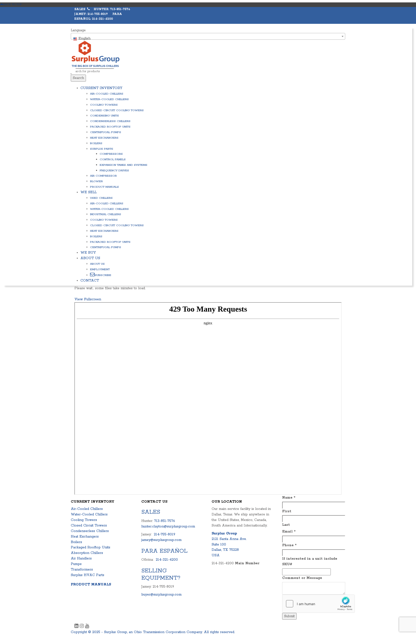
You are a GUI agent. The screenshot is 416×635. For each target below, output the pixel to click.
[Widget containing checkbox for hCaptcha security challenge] (318, 604)
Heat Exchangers (104, 138)
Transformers (82, 569)
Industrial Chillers (105, 214)
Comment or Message (302, 578)
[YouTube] (87, 626)
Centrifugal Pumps (105, 132)
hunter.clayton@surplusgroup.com (168, 526)
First (286, 511)
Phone (289, 545)
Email (289, 531)
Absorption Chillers (87, 553)
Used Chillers (101, 198)
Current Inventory (101, 88)
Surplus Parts (101, 149)
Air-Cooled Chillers (106, 94)
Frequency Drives (114, 170)
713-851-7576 (164, 521)
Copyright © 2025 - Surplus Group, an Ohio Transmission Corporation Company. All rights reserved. (153, 632)
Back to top (12, 4)
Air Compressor (103, 176)
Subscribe (103, 275)
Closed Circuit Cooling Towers (117, 110)
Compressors (111, 154)
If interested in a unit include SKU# (309, 561)
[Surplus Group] (95, 54)
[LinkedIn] (77, 626)
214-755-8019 (164, 534)
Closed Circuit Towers (89, 525)
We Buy (88, 252)
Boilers (96, 143)
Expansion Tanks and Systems (123, 165)
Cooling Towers (104, 105)
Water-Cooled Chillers (109, 99)
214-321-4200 (167, 560)
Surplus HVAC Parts (87, 575)
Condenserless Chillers (110, 121)
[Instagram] (82, 626)
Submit (289, 616)
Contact (89, 280)
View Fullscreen (87, 299)
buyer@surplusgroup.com (161, 594)
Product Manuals (104, 187)
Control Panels (113, 159)
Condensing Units (104, 115)
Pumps (76, 564)
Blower (96, 181)
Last (286, 525)
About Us (90, 258)
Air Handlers (81, 558)
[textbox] (208, 38)
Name (288, 497)
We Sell (88, 192)
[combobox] (208, 36)
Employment (100, 269)
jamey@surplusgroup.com (161, 540)
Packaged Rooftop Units (110, 126)
